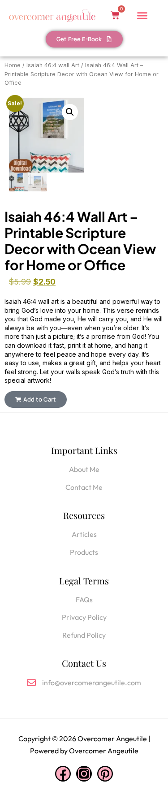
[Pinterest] (105, 774)
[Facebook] (63, 774)
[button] (70, 112)
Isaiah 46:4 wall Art (52, 65)
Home (12, 65)
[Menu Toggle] (142, 15)
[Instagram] (84, 774)
